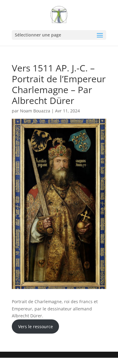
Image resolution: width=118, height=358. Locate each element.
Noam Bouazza (35, 111)
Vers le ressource (35, 326)
